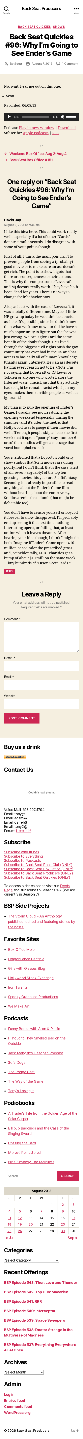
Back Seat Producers (41, 8)
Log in (9, 1394)
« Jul (9, 1238)
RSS (55, 133)
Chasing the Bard (22, 1143)
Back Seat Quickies (34, 26)
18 (9, 1224)
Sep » (72, 1238)
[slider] (71, 116)
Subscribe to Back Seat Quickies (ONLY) (37, 877)
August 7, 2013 (42, 64)
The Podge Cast (21, 1072)
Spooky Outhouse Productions (33, 997)
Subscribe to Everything (23, 856)
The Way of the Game (25, 1081)
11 (9, 1218)
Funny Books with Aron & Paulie (34, 1029)
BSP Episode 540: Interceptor (29, 1311)
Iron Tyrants (18, 987)
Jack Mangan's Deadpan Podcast (35, 1053)
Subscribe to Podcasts (22, 860)
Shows (59, 26)
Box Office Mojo (21, 949)
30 (63, 1231)
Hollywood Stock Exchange (31, 978)
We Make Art (19, 1006)
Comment (12, 619)
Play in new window (36, 128)
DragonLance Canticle (26, 959)
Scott (18, 64)
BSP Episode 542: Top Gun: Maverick (36, 1292)
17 (73, 1218)
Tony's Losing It (21, 1091)
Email (9, 677)
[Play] (9, 117)
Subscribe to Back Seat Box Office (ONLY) (38, 869)
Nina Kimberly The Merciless (31, 1162)
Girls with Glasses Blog (26, 968)
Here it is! (23, 831)
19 (20, 1224)
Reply (9, 571)
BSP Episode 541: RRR (23, 1301)
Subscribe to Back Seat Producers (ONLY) (38, 873)
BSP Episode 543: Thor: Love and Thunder (40, 1282)
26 (20, 1231)
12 (20, 1218)
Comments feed (18, 1406)
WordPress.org (17, 1412)
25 (9, 1231)
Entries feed (14, 1400)
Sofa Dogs (16, 1062)
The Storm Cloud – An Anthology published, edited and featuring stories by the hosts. (41, 921)
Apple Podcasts (36, 133)
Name (9, 658)
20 (31, 1224)
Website (10, 696)
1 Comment (70, 64)
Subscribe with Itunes (21, 852)
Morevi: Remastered (24, 1152)
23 (63, 1224)
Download (67, 128)
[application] (41, 117)
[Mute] (62, 117)
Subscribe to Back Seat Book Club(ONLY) (38, 865)
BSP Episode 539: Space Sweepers (34, 1320)
